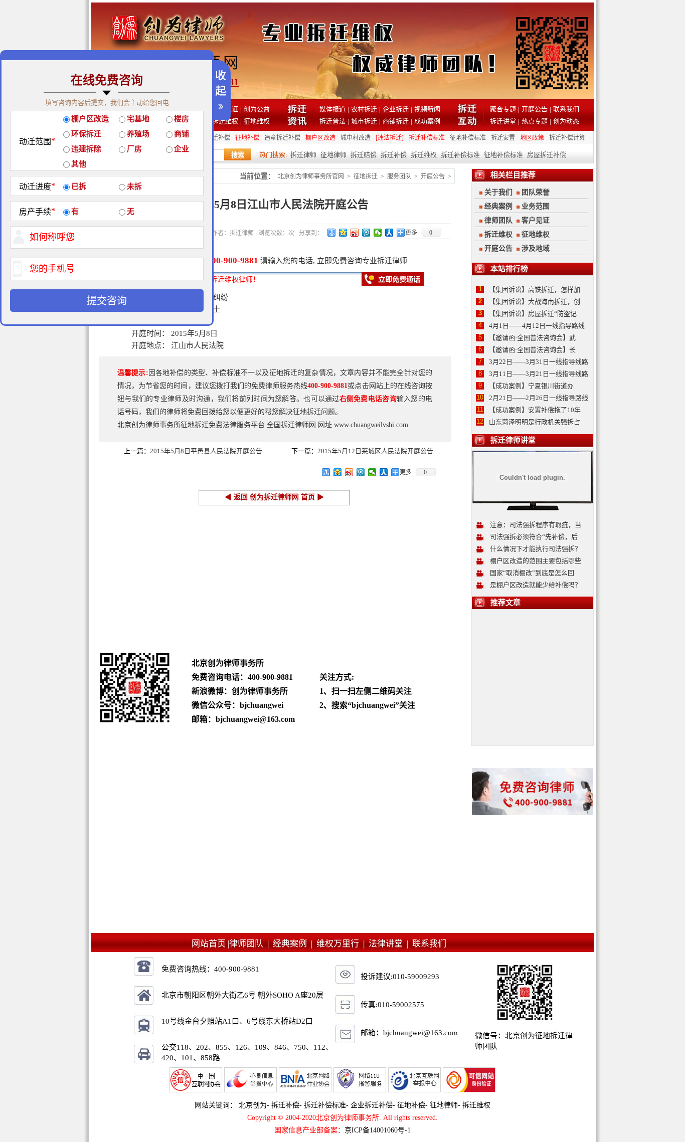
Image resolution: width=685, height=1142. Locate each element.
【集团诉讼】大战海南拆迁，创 (534, 301)
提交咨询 (107, 300)
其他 (78, 164)
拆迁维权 (225, 121)
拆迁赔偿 (364, 154)
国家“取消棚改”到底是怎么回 (532, 573)
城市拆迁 (364, 121)
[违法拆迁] (390, 137)
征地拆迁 (366, 176)
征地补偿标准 (468, 137)
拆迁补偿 (394, 154)
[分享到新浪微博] (355, 233)
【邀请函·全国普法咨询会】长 (532, 349)
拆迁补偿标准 (427, 137)
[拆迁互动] (467, 123)
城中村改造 (355, 137)
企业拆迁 (396, 109)
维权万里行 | (342, 943)
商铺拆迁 (396, 121)
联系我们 (566, 109)
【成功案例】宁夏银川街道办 (531, 386)
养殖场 (138, 134)
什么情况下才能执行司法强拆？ (535, 548)
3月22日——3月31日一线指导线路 (538, 361)
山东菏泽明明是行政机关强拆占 (534, 422)
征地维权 (257, 121)
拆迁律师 (303, 154)
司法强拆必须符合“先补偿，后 (534, 536)
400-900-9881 (232, 260)
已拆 (78, 186)
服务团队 (399, 176)
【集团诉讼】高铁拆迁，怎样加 (534, 289)
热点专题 (535, 121)
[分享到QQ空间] (343, 233)
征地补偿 (247, 137)
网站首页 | (210, 943)
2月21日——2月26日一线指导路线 (538, 398)
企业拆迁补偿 (372, 1105)
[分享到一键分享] (331, 233)
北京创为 (253, 1105)
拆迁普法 (332, 121)
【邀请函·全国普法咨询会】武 (532, 337)
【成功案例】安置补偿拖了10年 (535, 410)
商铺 (181, 134)
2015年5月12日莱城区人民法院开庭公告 (375, 451)
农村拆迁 (364, 109)
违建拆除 (86, 149)
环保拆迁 (86, 134)
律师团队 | (251, 943)
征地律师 (333, 154)
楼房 (181, 119)
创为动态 (566, 121)
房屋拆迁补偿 (546, 154)
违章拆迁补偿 (282, 137)
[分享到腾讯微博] (366, 233)
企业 (181, 149)
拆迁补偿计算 (567, 137)
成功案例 (427, 121)
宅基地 (138, 119)
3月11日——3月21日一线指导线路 (538, 373)
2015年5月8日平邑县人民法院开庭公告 (206, 451)
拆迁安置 (503, 137)
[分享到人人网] (389, 233)
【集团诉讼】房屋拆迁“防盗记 (533, 313)
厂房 (134, 149)
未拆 (134, 186)
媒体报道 (332, 109)
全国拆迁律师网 (291, 425)
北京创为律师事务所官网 (311, 176)
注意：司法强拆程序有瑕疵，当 (535, 524)
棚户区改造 (320, 137)
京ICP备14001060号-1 (378, 1130)
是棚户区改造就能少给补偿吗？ (535, 585)
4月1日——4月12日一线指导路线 (537, 325)
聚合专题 (503, 109)
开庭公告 (535, 109)
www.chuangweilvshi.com (371, 425)
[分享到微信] (378, 233)
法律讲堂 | (390, 943)
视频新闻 (427, 109)
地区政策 (532, 137)
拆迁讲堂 (503, 121)
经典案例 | (294, 943)
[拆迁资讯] (297, 123)
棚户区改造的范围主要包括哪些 (535, 560)
